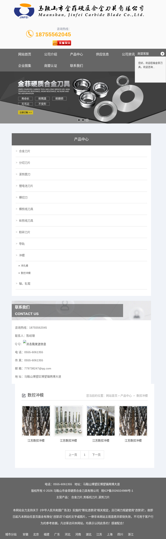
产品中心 (76, 54)
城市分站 (11, 534)
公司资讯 (128, 54)
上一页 (73, 454)
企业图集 (24, 65)
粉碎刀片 (24, 232)
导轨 (22, 243)
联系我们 (76, 65)
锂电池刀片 (26, 185)
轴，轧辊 (24, 283)
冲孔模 (24, 265)
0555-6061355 (62, 484)
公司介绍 (50, 54)
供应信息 (102, 54)
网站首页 (24, 54)
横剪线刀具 (26, 209)
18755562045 (53, 34)
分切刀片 (24, 162)
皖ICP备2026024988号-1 (117, 490)
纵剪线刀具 (26, 220)
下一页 (96, 454)
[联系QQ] (34, 343)
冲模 (22, 255)
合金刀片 (24, 151)
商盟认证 (50, 65)
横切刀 (23, 197)
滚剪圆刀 (24, 174)
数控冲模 (26, 273)
